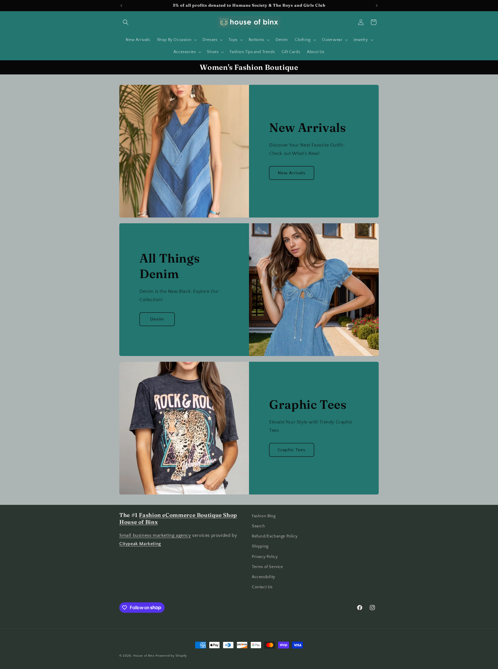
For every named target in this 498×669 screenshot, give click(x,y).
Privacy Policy (265, 556)
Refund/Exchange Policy (274, 536)
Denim (157, 319)
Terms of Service (267, 567)
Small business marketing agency (155, 535)
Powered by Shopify (171, 655)
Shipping (260, 546)
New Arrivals (291, 172)
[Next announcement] (376, 5)
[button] (125, 22)
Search (258, 526)
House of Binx (144, 655)
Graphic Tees (291, 449)
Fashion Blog (264, 516)
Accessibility (263, 577)
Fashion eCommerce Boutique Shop (188, 515)
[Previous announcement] (121, 5)
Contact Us (262, 587)
